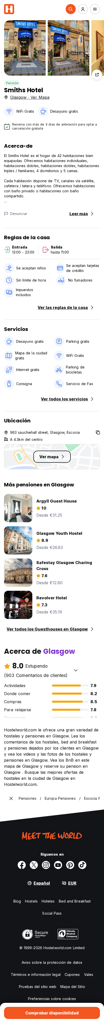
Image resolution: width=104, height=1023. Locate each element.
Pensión (12, 83)
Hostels (31, 901)
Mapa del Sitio (72, 986)
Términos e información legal (36, 974)
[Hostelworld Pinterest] (70, 865)
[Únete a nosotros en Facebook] (22, 865)
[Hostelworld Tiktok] (82, 865)
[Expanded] (11, 798)
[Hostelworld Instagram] (46, 865)
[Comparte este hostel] (97, 75)
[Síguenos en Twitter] (34, 865)
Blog (17, 901)
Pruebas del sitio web (37, 986)
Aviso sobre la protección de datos (52, 962)
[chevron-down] (76, 670)
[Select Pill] (71, 9)
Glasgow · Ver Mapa (29, 97)
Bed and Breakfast (75, 901)
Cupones (72, 974)
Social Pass (52, 913)
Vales (88, 974)
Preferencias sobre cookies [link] (52, 999)
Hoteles (48, 901)
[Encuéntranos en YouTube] (58, 865)
